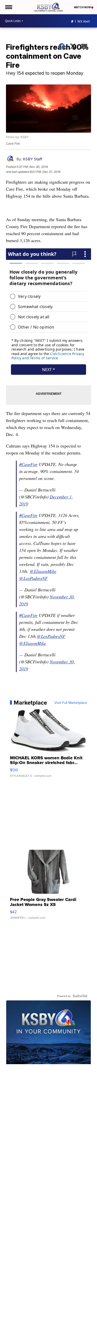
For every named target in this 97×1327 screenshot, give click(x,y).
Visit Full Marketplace (70, 702)
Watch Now (82, 7)
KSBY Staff (32, 159)
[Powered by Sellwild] (80, 996)
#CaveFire (28, 464)
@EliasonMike (43, 571)
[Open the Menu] (8, 7)
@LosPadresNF (33, 578)
